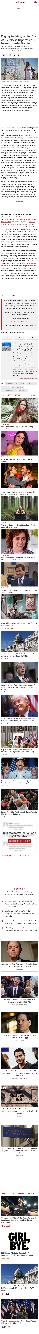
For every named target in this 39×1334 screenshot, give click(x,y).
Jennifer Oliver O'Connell (19, 1005)
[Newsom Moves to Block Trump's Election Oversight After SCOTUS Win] (19, 987)
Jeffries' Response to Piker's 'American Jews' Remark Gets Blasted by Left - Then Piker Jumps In (18, 782)
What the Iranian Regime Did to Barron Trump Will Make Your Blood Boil (19, 1322)
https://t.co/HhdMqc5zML (19, 321)
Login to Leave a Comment (19, 841)
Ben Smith (19, 1156)
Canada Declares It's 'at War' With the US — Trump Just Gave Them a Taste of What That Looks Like (18, 719)
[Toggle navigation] (2, 2)
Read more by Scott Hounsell (28, 378)
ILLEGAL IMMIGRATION (9, 391)
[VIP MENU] (36, 2)
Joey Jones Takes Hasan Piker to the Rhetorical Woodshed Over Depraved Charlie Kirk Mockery (17, 750)
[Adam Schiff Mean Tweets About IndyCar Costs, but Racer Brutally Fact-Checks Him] (19, 951)
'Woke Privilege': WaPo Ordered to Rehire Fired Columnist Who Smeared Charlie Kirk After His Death (19, 1111)
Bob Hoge (4, 754)
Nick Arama (4, 692)
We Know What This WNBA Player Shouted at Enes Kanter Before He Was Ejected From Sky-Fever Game (18, 1220)
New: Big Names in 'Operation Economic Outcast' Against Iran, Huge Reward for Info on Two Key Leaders (18, 687)
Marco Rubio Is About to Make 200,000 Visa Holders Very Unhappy (19, 1036)
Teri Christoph (5, 658)
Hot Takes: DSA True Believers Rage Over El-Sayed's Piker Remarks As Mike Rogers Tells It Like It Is (19, 1073)
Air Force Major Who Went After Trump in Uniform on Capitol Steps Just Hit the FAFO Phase (19, 655)
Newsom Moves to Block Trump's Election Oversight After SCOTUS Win (19, 1000)
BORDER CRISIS (32, 383)
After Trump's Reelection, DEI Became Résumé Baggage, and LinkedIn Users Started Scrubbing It (19, 1150)
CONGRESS (5, 387)
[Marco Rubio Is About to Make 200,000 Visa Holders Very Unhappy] (19, 1022)
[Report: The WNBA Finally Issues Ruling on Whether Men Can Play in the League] (19, 799)
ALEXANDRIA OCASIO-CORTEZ (15, 383)
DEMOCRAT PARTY (17, 387)
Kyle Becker (4, 817)
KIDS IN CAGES (23, 391)
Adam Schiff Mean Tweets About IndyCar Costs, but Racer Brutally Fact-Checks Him (19, 965)
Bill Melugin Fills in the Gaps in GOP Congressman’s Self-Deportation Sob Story (17, 1254)
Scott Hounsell (7, 46)
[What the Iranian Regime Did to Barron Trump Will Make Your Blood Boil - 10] (19, 1309)
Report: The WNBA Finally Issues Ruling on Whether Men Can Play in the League (19, 813)
